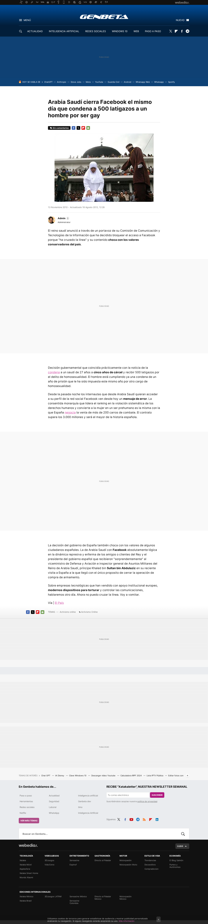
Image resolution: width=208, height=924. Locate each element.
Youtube (131, 818)
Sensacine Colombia (74, 901)
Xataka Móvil (26, 864)
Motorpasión (126, 860)
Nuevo (180, 20)
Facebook (182, 31)
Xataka (23, 860)
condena (54, 372)
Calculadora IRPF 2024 (131, 775)
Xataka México (26, 896)
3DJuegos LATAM (53, 896)
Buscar (183, 834)
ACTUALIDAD (35, 31)
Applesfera (25, 869)
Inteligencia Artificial (88, 813)
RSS (144, 818)
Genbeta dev (84, 801)
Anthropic (61, 82)
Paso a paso (26, 795)
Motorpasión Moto (128, 864)
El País (59, 603)
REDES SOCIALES (95, 31)
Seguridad (54, 801)
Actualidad (54, 795)
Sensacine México (78, 896)
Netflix (23, 813)
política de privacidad (147, 801)
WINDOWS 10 (119, 31)
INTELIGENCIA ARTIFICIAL (64, 31)
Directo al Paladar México (103, 897)
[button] (63, 218)
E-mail (88, 128)
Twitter (170, 31)
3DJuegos (49, 860)
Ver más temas (28, 820)
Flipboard (176, 31)
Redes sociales (27, 807)
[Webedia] (28, 845)
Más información (126, 921)
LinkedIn (157, 818)
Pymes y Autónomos (174, 865)
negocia (70, 412)
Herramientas (26, 801)
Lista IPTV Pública (155, 775)
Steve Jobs (76, 82)
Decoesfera (150, 864)
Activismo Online (89, 612)
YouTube (99, 82)
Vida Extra (49, 864)
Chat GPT (46, 775)
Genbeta (104, 17)
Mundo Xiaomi (26, 877)
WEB (136, 31)
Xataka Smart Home (29, 873)
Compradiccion (152, 869)
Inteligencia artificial (88, 795)
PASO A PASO (153, 31)
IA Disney (60, 775)
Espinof (73, 864)
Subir (180, 846)
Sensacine (74, 860)
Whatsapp (159, 82)
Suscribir (157, 795)
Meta (88, 82)
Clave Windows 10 (78, 775)
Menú (27, 20)
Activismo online (68, 612)
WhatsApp (54, 813)
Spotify (171, 82)
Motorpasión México (126, 897)
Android (127, 82)
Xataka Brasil (26, 900)
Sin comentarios (61, 128)
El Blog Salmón (176, 860)
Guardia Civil (113, 82)
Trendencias (150, 860)
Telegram (187, 31)
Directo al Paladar (103, 860)
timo (80, 807)
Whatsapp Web (143, 82)
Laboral (52, 807)
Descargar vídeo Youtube (103, 775)
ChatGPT (48, 82)
